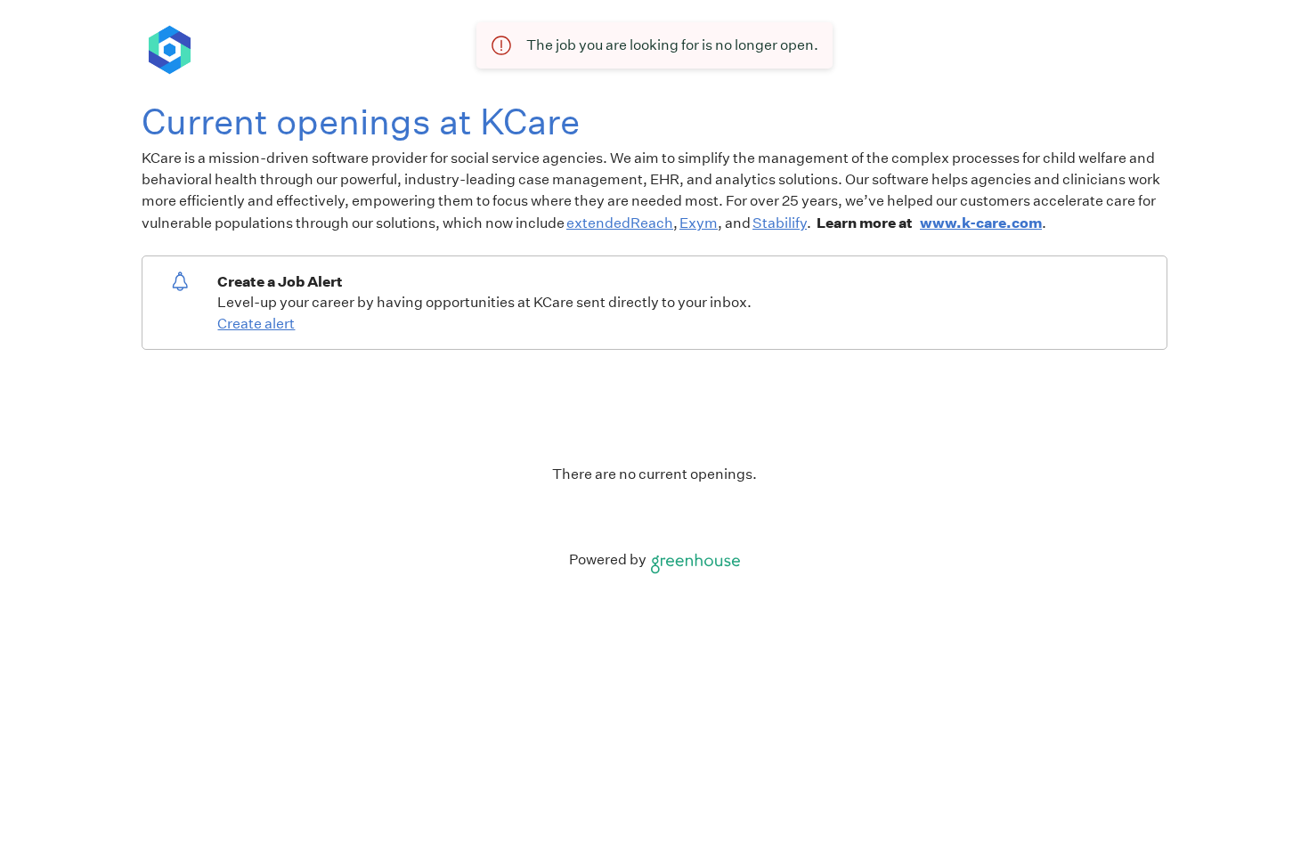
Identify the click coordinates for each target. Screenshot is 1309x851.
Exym (698, 223)
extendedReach (619, 223)
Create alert (256, 323)
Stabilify (779, 223)
